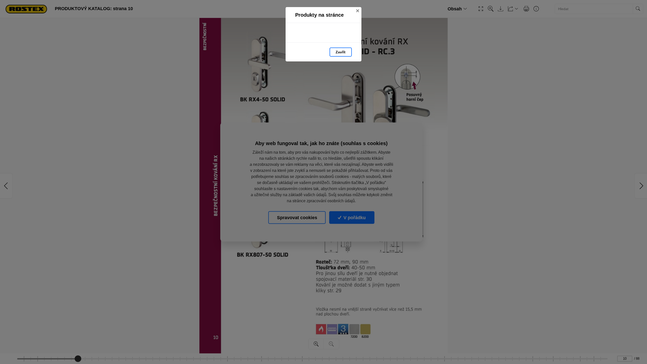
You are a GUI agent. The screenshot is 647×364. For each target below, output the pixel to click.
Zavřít (340, 52)
